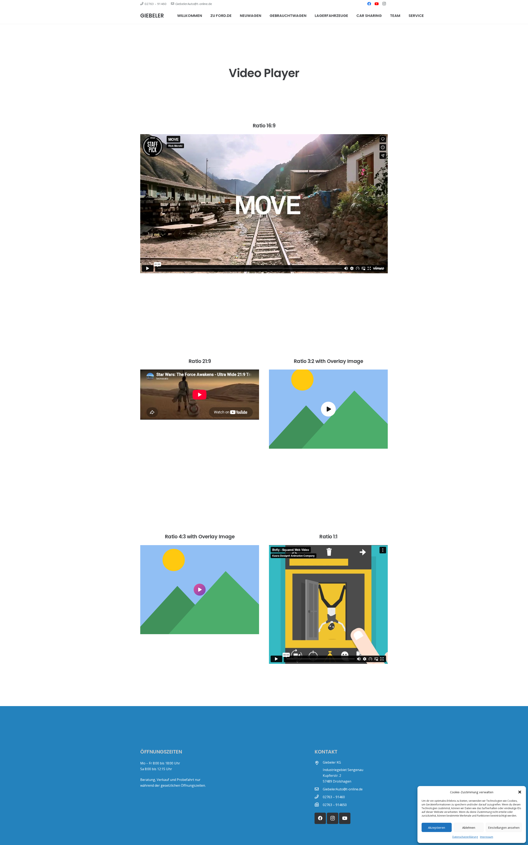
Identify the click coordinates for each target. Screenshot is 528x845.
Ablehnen (468, 827)
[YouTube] (376, 3)
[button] (520, 792)
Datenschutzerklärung (465, 837)
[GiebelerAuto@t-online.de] (319, 789)
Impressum (486, 837)
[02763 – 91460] (319, 797)
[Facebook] (369, 3)
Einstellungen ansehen (504, 827)
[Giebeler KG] (319, 763)
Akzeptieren (436, 827)
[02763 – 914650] (319, 805)
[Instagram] (384, 3)
